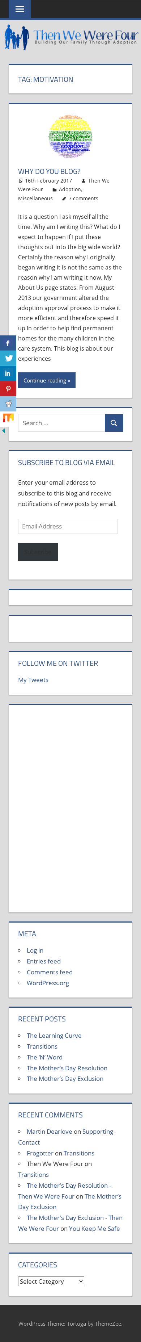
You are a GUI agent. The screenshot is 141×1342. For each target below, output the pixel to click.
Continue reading (45, 380)
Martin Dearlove (49, 1131)
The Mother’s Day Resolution (67, 1068)
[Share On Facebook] (8, 343)
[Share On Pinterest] (8, 388)
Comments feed (50, 972)
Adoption (70, 189)
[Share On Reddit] (8, 403)
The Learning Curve (54, 1035)
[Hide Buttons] (3, 432)
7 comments (83, 198)
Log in (35, 950)
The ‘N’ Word (45, 1057)
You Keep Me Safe (94, 1228)
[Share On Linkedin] (8, 373)
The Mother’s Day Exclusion (65, 1078)
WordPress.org (48, 983)
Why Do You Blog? (49, 171)
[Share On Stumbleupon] (8, 419)
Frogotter (40, 1153)
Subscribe (38, 552)
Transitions (42, 1046)
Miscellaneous (35, 198)
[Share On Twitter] (8, 358)
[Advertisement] (70, 812)
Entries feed (44, 961)
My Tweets (33, 680)
